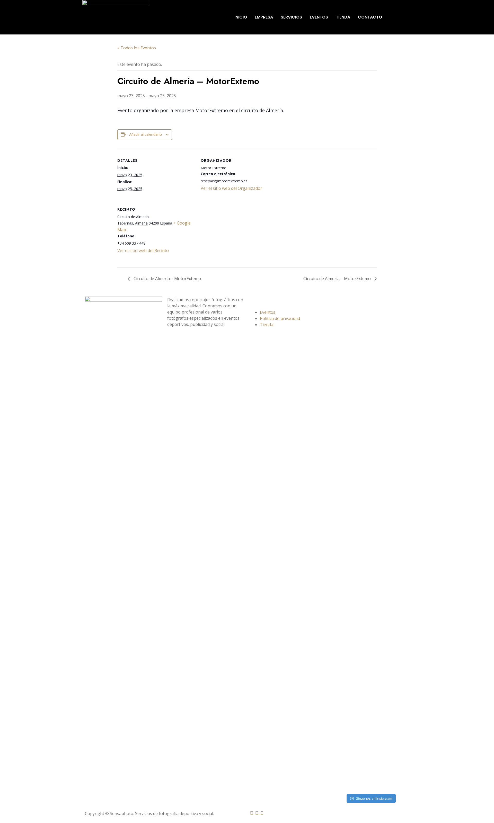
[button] (399, 17)
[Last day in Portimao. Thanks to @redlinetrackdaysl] (400, 417)
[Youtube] (262, 813)
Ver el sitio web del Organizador (231, 188)
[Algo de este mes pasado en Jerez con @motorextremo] (400, 666)
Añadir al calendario (145, 134)
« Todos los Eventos (136, 48)
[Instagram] (257, 813)
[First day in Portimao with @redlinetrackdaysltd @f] (360, 672)
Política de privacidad (280, 318)
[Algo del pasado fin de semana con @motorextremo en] (340, 420)
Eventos (319, 17)
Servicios (291, 17)
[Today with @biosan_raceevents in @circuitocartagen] (380, 404)
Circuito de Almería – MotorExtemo (167, 278)
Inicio (240, 17)
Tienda (343, 17)
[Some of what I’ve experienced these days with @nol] (360, 426)
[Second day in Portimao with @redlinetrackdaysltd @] (340, 671)
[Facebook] (252, 813)
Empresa (264, 17)
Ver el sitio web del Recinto (143, 250)
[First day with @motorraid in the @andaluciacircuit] (380, 672)
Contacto (370, 17)
